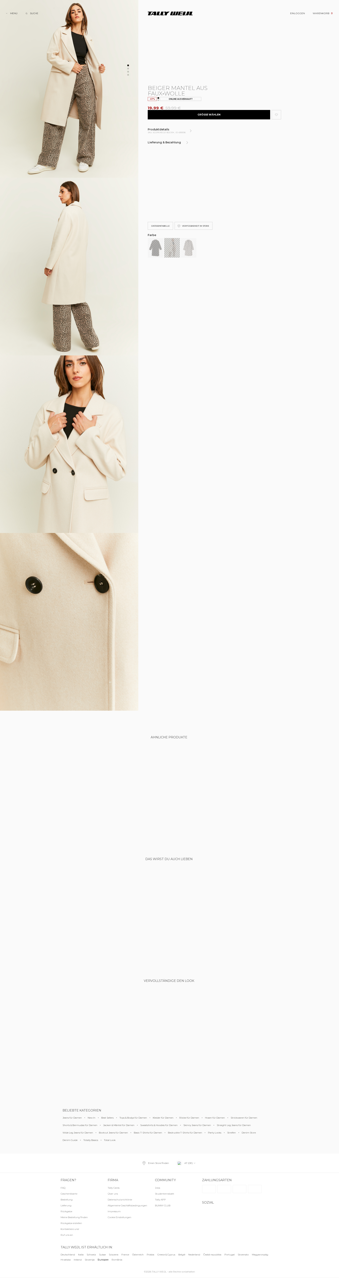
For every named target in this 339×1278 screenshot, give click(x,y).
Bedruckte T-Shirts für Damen (185, 1132)
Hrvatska (66, 1259)
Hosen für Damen (215, 1117)
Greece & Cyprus (166, 1254)
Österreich (138, 1254)
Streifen (231, 1132)
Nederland (194, 1254)
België (181, 1254)
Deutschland (68, 1254)
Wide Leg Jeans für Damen (78, 1132)
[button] (127, 1217)
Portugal (229, 1254)
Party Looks (214, 1132)
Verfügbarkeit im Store (195, 226)
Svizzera (113, 1254)
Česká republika (212, 1254)
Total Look (110, 1140)
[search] (31, 13)
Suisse (102, 1254)
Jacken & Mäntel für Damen (118, 1125)
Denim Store (249, 1132)
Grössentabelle (160, 226)
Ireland (78, 1259)
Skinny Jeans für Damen (197, 1125)
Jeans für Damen (72, 1117)
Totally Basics (90, 1140)
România (117, 1259)
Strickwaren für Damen (244, 1117)
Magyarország (260, 1254)
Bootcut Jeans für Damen (113, 1132)
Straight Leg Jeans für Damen (234, 1125)
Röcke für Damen (189, 1117)
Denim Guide (70, 1140)
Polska (150, 1254)
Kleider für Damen (163, 1117)
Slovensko (243, 1254)
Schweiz (91, 1254)
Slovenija (90, 1259)
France (125, 1254)
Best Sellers (107, 1117)
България (103, 1259)
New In (91, 1117)
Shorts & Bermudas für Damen (80, 1125)
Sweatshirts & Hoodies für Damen (159, 1125)
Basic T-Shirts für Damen (148, 1132)
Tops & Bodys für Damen (133, 1117)
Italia (81, 1254)
